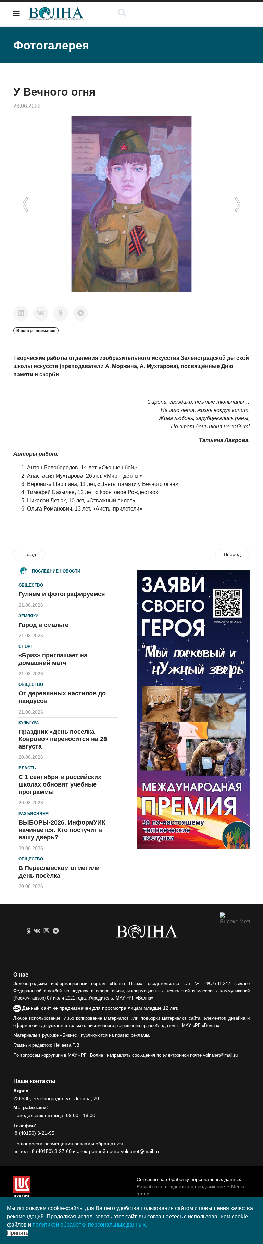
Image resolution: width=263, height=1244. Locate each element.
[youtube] (46, 931)
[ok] (29, 931)
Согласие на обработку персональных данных (189, 1179)
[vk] (37, 931)
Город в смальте (43, 624)
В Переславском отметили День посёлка (59, 872)
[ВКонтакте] (40, 313)
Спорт (25, 646)
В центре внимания (35, 330)
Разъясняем (33, 813)
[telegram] (56, 931)
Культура (28, 722)
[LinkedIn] (20, 313)
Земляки (28, 616)
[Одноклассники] (60, 313)
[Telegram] (80, 313)
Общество (30, 585)
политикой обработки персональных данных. (90, 1225)
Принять (17, 1233)
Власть (27, 768)
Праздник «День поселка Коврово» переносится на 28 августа (62, 739)
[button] (25, 204)
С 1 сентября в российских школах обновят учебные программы (59, 784)
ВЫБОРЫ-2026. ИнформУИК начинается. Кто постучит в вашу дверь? (61, 830)
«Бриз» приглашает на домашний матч (52, 659)
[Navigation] (16, 14)
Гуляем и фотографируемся (61, 594)
